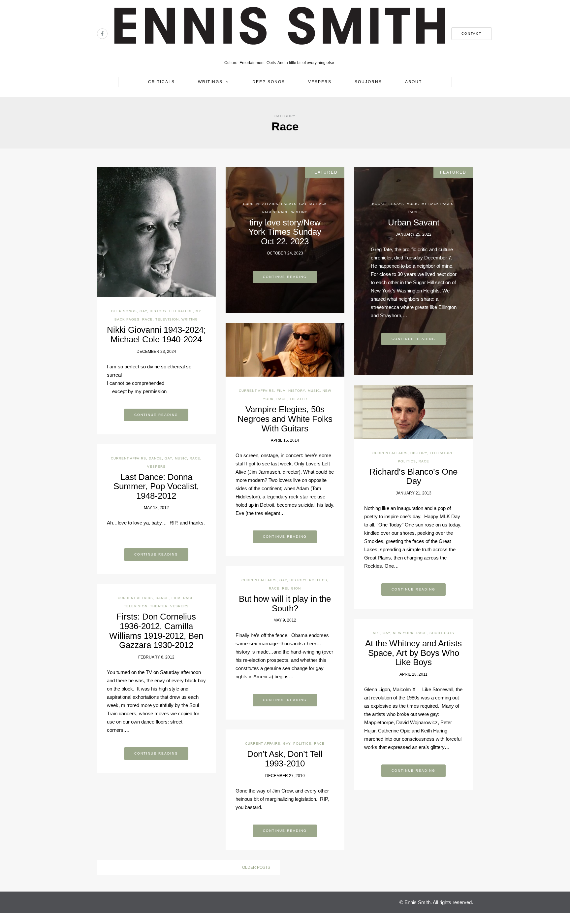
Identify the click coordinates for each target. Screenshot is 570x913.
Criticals (161, 82)
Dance (155, 458)
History (158, 311)
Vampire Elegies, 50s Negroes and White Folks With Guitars (285, 418)
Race (147, 319)
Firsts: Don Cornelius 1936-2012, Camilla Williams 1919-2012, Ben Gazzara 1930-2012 (156, 631)
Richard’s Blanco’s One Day (413, 476)
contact (471, 33)
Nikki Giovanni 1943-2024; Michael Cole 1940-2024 (156, 334)
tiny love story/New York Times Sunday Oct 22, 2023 (284, 232)
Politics (407, 461)
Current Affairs (260, 204)
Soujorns (368, 82)
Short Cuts (441, 633)
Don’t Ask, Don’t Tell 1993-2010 (285, 758)
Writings (210, 82)
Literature (181, 311)
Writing (189, 319)
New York (403, 633)
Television (167, 319)
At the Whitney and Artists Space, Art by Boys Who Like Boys (413, 652)
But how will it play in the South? (285, 603)
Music (413, 204)
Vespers (320, 82)
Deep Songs (268, 82)
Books (379, 204)
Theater (298, 399)
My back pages (438, 204)
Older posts (256, 867)
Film (281, 390)
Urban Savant (413, 222)
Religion (291, 588)
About (413, 82)
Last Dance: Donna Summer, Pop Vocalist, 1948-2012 (156, 486)
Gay (143, 311)
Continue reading (156, 415)
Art (376, 633)
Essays (289, 204)
